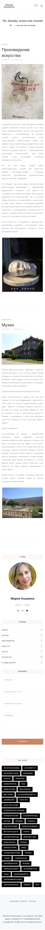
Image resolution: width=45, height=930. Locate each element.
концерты (31, 821)
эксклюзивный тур (21, 874)
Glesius (39, 922)
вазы (23, 784)
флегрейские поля (10, 863)
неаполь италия (10, 848)
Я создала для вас (9, 662)
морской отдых (30, 837)
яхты (37, 885)
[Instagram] (18, 610)
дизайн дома (9, 800)
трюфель (28, 853)
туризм (7, 858)
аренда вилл (28, 773)
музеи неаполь (9, 842)
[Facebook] (22, 610)
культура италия (10, 826)
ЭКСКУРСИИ (6, 320)
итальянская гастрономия (14, 810)
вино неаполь (25, 789)
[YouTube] (27, 610)
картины (7, 821)
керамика (19, 821)
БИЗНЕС (5, 44)
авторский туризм (11, 773)
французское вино (11, 869)
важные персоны (10, 784)
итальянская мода (30, 816)
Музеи (8, 325)
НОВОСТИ (6, 646)
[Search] (41, 6)
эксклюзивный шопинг (13, 879)
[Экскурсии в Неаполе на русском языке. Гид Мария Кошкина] (22, 6)
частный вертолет (30, 869)
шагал (6, 874)
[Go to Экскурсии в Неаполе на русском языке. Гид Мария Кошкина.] (11, 25)
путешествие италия (12, 853)
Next (39, 264)
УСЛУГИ (5, 652)
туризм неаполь (21, 858)
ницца (23, 848)
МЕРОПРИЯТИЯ (8, 641)
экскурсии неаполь (11, 885)
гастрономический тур (27, 794)
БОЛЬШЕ (5, 635)
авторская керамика (11, 768)
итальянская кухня (11, 816)
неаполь (23, 842)
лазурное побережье (30, 826)
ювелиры (27, 885)
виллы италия (9, 789)
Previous (5, 264)
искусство (24, 800)
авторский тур (30, 768)
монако (26, 832)
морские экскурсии (11, 837)
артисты (7, 779)
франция (25, 863)
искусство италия (11, 805)
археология (19, 779)
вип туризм (8, 794)
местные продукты (11, 832)
